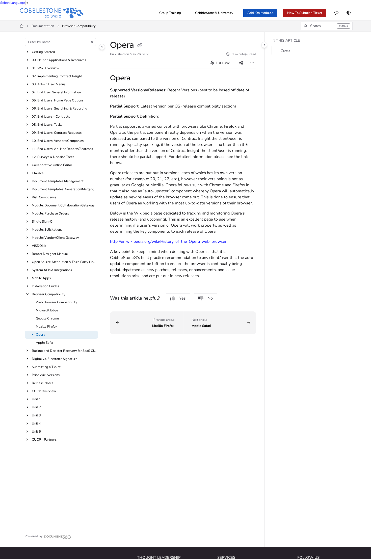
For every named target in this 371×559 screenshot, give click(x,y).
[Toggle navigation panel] (102, 47)
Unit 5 (36, 431)
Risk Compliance (44, 197)
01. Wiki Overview (45, 68)
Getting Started (43, 52)
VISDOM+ (39, 246)
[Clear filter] (92, 42)
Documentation (43, 26)
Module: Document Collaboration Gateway (63, 205)
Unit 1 (36, 399)
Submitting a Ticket (46, 367)
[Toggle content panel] (264, 45)
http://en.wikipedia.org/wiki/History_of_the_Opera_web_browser (168, 241)
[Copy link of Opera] (140, 46)
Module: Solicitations (47, 229)
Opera (40, 334)
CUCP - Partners (44, 439)
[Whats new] (336, 13)
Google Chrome (47, 318)
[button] (326, 26)
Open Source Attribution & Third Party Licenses (64, 262)
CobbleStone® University (214, 13)
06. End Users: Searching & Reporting (59, 108)
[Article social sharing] (241, 63)
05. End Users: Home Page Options (58, 100)
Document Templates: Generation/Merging (63, 189)
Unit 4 (36, 423)
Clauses (37, 173)
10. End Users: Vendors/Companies (58, 141)
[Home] (52, 13)
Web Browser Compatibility (56, 302)
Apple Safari (45, 342)
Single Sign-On (43, 221)
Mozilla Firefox (46, 326)
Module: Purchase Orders (50, 213)
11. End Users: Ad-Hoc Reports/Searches (62, 149)
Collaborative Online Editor (52, 165)
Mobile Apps (41, 278)
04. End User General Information (56, 92)
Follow (222, 63)
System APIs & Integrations (52, 270)
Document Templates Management (58, 181)
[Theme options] (348, 13)
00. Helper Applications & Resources (59, 60)
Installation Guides (45, 286)
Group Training (170, 13)
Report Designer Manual (50, 254)
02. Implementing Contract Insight (57, 76)
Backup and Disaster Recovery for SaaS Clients (64, 351)
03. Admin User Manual (49, 84)
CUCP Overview (44, 391)
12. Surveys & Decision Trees (53, 157)
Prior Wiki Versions (46, 375)
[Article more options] (252, 63)
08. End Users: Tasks (47, 124)
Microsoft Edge (47, 310)
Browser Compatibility (79, 26)
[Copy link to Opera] (138, 78)
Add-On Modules (260, 13)
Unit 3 (36, 415)
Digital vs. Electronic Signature (54, 359)
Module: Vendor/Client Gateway (55, 237)
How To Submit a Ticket (304, 13)
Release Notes (42, 383)
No (210, 298)
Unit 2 (36, 407)
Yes (182, 298)
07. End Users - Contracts (51, 116)
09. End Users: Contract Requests (57, 132)
